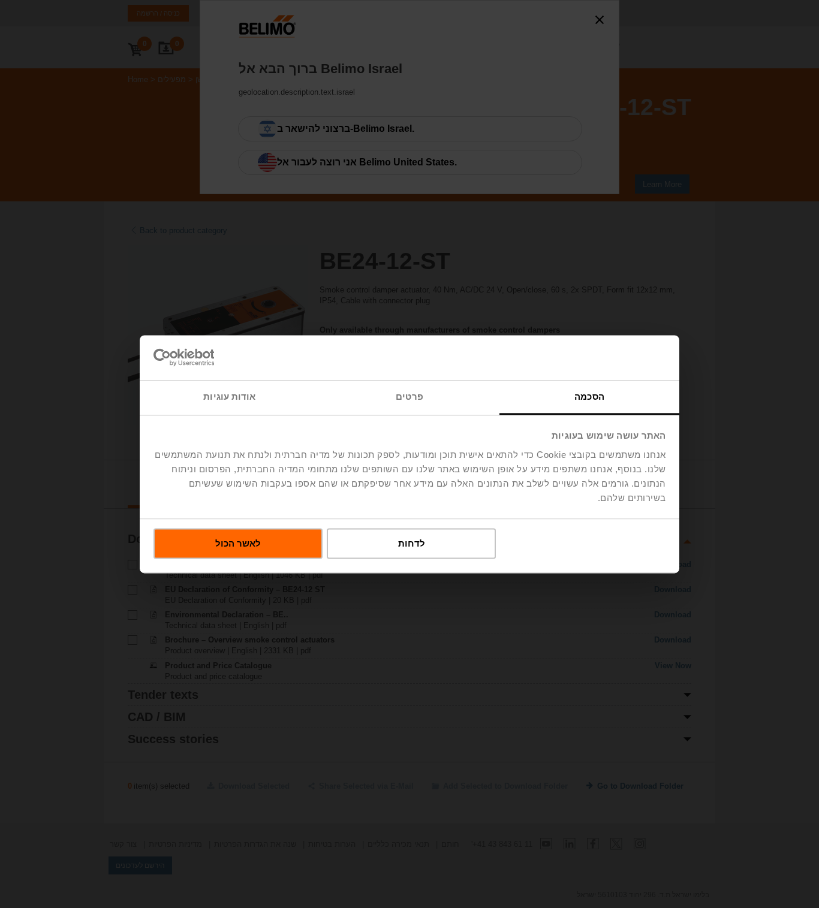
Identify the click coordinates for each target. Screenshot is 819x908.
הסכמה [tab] (589, 396)
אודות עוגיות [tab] (229, 396)
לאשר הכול (238, 543)
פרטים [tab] (409, 396)
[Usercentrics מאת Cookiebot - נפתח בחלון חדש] (205, 357)
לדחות (411, 543)
